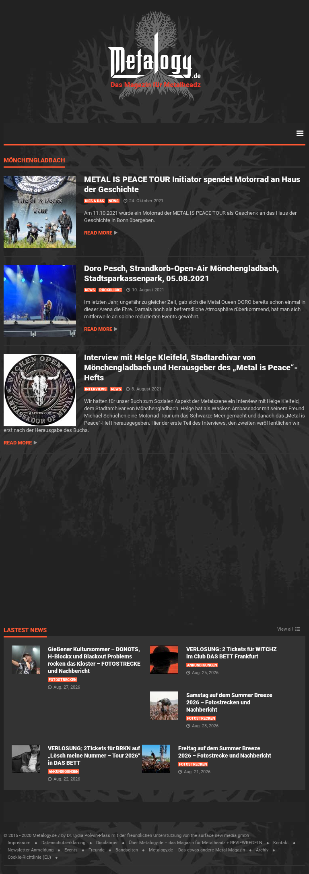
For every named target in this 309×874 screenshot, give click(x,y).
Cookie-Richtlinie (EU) (29, 857)
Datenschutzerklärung (63, 842)
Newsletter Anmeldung (31, 850)
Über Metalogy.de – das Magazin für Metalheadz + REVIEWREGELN (195, 842)
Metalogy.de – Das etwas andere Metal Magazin (197, 850)
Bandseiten (126, 850)
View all (285, 629)
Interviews (96, 389)
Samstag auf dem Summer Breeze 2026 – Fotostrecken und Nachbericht (229, 702)
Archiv (262, 850)
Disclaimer (107, 842)
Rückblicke (110, 290)
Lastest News (25, 630)
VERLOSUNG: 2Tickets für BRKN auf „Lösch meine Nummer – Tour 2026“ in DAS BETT (94, 755)
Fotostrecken (62, 680)
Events (71, 850)
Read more (98, 232)
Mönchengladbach (34, 161)
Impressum (19, 842)
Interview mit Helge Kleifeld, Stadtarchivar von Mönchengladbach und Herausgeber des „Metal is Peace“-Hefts (191, 367)
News (114, 201)
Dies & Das (94, 201)
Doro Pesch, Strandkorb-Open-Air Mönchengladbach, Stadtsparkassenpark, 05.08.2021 (181, 273)
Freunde (97, 850)
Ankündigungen (202, 665)
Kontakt (281, 842)
